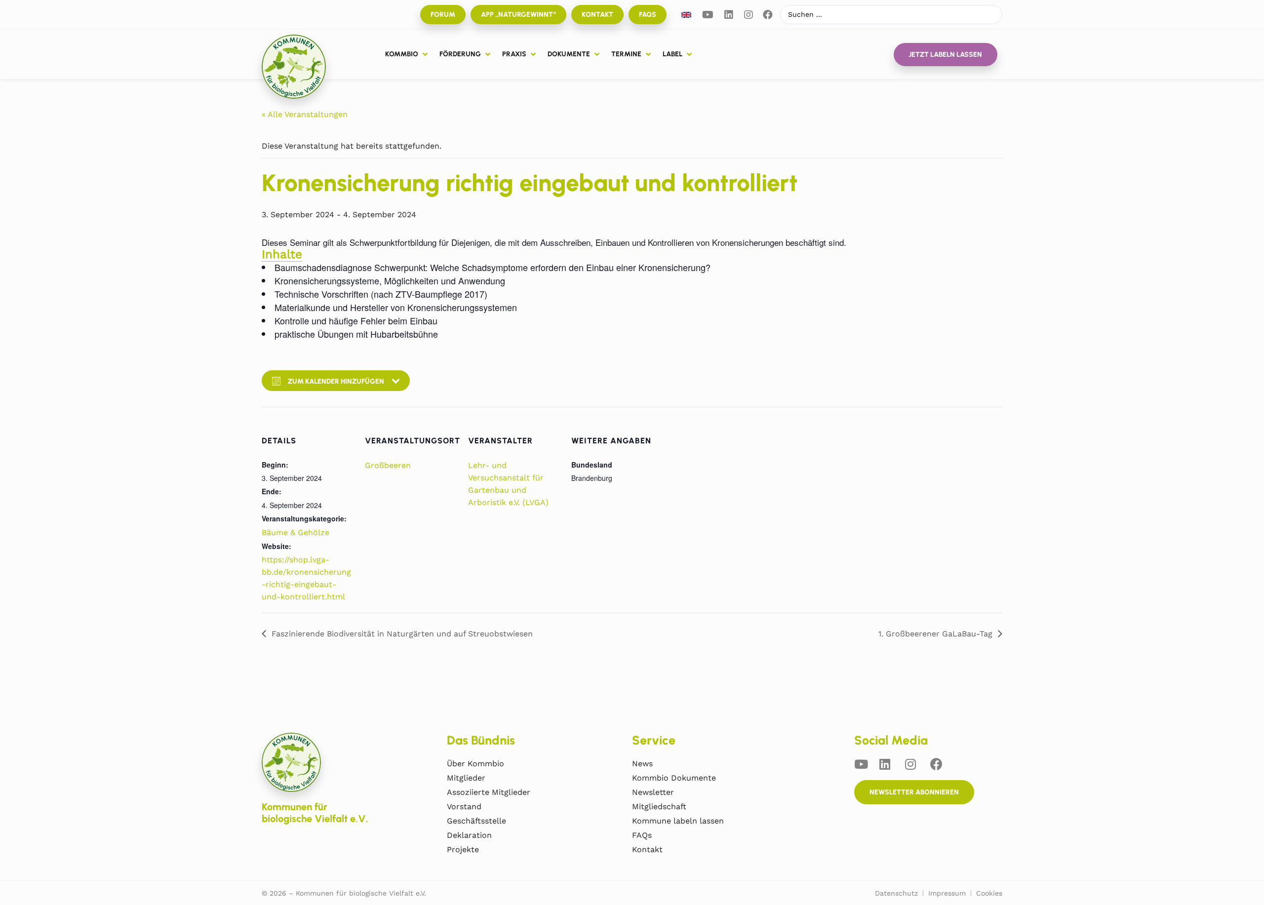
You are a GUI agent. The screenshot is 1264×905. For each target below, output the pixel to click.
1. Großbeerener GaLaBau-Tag (935, 633)
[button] (407, 54)
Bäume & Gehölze (295, 532)
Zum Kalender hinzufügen (336, 381)
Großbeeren (388, 465)
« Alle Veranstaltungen (305, 114)
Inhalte (282, 254)
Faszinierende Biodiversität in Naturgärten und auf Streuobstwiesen (402, 633)
